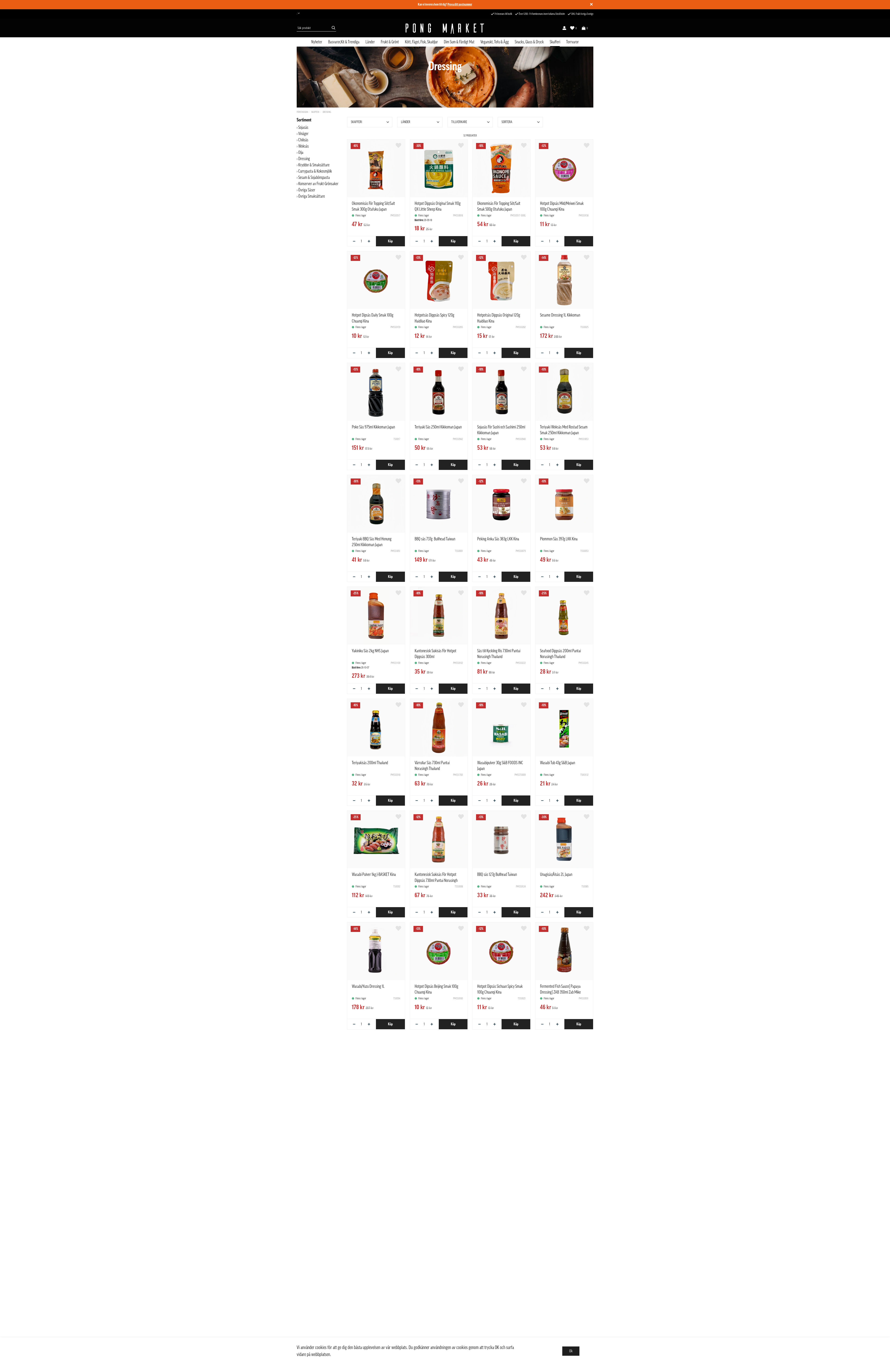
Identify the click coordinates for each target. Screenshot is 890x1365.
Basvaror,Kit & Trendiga (343, 42)
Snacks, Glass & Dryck (529, 42)
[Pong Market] (445, 28)
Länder (370, 42)
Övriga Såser (307, 190)
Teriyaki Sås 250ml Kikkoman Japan (438, 427)
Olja (300, 152)
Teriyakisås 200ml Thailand (370, 763)
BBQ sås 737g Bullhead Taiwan (435, 539)
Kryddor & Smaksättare (314, 165)
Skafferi (555, 42)
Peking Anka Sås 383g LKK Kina (498, 539)
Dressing (327, 112)
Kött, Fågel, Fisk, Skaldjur (421, 42)
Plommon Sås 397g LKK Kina (559, 539)
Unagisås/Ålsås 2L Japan (556, 874)
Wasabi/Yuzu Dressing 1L (368, 986)
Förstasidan (302, 112)
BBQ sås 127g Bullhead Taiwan (497, 874)
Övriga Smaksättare (312, 196)
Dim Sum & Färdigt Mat (459, 42)
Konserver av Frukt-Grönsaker (318, 184)
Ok (570, 1351)
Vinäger (303, 134)
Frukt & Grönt (390, 42)
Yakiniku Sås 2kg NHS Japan (370, 651)
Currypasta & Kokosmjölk (315, 171)
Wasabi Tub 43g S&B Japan (557, 763)
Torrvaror (572, 42)
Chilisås (303, 140)
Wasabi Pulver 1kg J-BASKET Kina (374, 874)
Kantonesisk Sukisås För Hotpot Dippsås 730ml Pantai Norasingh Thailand (436, 880)
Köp (390, 241)
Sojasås (303, 127)
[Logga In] (564, 28)
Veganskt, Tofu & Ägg (494, 42)
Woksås (303, 146)
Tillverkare (459, 122)
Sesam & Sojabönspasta (314, 177)
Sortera (507, 122)
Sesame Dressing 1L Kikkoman (560, 315)
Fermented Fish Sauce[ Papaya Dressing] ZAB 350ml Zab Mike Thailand (560, 992)
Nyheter (316, 42)
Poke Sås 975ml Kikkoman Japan (373, 427)
